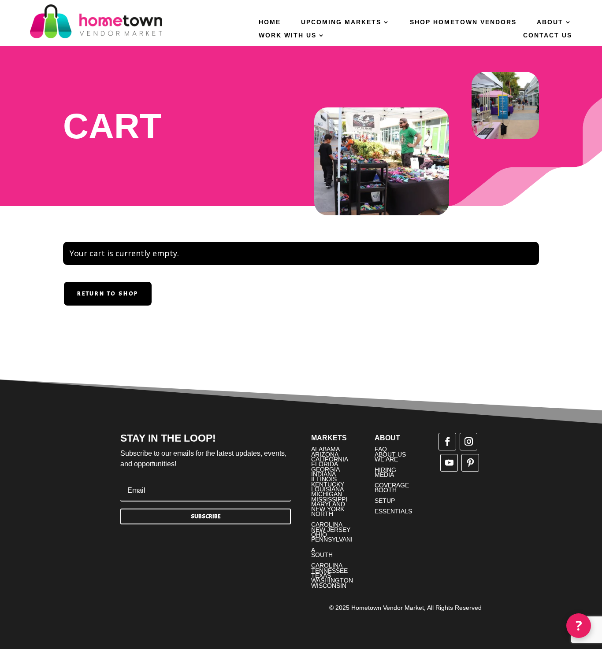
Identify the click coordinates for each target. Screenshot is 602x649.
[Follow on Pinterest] (470, 463)
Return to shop (107, 293)
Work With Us (287, 35)
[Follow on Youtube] (449, 463)
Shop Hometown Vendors (463, 22)
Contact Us (547, 35)
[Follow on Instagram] (468, 441)
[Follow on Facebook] (447, 441)
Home (270, 22)
